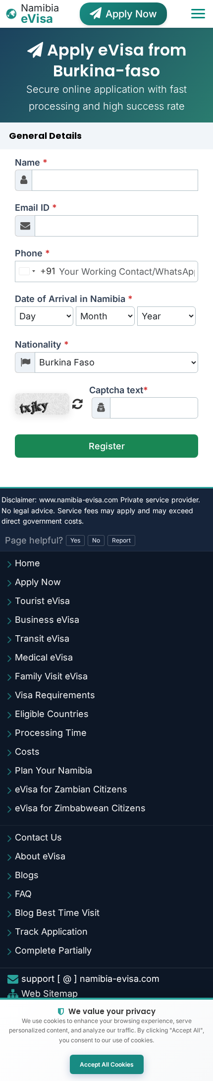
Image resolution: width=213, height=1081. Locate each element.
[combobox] (35, 271)
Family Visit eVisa (51, 676)
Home (27, 563)
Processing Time (51, 732)
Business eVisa (47, 619)
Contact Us (38, 837)
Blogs (27, 875)
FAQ (23, 894)
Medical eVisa (44, 657)
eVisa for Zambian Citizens (71, 789)
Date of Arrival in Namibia (74, 299)
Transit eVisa (42, 638)
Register (107, 446)
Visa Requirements (55, 695)
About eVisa (40, 856)
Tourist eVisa (42, 601)
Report (121, 540)
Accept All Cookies (107, 1064)
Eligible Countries (52, 714)
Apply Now (131, 14)
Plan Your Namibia (53, 770)
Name (31, 162)
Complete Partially (53, 950)
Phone (32, 253)
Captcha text (118, 390)
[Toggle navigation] (198, 14)
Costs (27, 751)
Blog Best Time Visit (57, 912)
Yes (75, 540)
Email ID (36, 207)
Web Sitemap (49, 993)
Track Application (51, 931)
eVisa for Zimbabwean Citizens (80, 808)
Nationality (42, 344)
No (96, 540)
